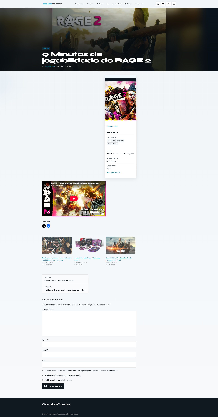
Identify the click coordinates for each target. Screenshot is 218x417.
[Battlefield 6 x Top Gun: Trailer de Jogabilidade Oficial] (120, 245)
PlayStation (116, 4)
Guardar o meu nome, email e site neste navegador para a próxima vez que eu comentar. (81, 371)
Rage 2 (112, 132)
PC (108, 4)
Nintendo (128, 4)
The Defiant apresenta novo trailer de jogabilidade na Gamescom (56, 259)
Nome (45, 340)
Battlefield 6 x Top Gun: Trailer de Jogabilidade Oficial (119, 259)
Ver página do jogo (114, 173)
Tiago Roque (50, 66)
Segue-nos (139, 4)
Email (45, 350)
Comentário (47, 309)
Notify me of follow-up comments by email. (63, 375)
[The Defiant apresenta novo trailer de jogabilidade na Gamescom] (57, 245)
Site (43, 360)
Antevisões (79, 4)
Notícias (100, 4)
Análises (90, 4)
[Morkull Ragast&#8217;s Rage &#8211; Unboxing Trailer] (89, 245)
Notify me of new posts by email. (58, 380)
